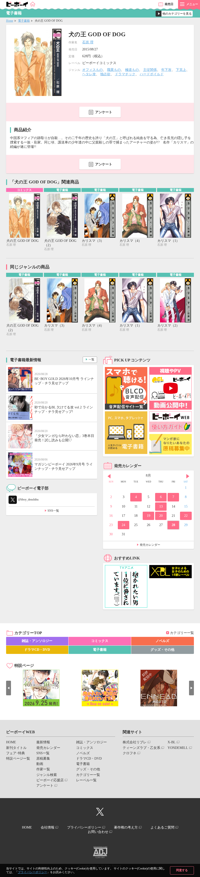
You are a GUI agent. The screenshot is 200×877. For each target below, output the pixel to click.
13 (161, 506)
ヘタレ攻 (89, 74)
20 (161, 516)
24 (123, 525)
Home (9, 20)
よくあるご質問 (162, 827)
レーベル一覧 (86, 780)
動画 (39, 764)
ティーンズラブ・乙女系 (141, 748)
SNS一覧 (53, 510)
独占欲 (105, 74)
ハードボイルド (152, 74)
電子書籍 (24, 20)
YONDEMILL (178, 748)
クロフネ (129, 753)
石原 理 (87, 42)
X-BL (172, 742)
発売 (169, 4)
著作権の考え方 (126, 827)
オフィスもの (92, 70)
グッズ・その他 (162, 649)
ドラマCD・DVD (37, 649)
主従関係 (150, 70)
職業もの (114, 70)
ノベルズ (162, 641)
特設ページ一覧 (18, 758)
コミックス (99, 641)
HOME (11, 742)
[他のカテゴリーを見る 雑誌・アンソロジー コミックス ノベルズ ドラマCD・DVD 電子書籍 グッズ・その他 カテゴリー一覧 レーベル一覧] (174, 14)
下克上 (181, 70)
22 (186, 516)
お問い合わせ (98, 832)
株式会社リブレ (135, 742)
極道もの (132, 70)
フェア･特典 (15, 753)
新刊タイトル (16, 748)
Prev (109, 476)
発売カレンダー (150, 545)
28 (173, 525)
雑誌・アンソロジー (37, 641)
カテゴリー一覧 (182, 633)
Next (188, 476)
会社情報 (47, 827)
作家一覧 (43, 769)
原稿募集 (43, 758)
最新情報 (43, 742)
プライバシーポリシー (32, 872)
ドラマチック (125, 74)
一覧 (91, 359)
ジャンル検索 (46, 775)
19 (148, 516)
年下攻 (166, 70)
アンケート (103, 112)
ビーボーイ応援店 (50, 780)
